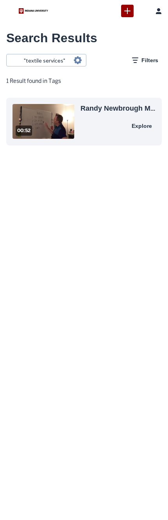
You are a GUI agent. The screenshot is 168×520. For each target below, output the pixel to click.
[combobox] (46, 60)
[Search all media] (143, 11)
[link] (127, 11)
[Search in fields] (78, 60)
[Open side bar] (9, 11)
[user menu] (158, 11)
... (117, 108)
